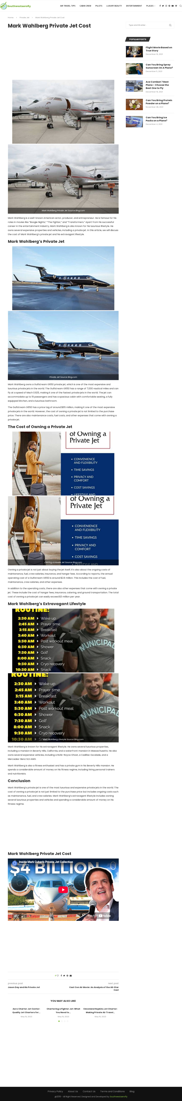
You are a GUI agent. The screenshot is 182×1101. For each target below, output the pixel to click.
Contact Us (89, 1091)
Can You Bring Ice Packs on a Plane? (156, 119)
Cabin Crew (85, 5)
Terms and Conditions (112, 1091)
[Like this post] (58, 975)
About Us (73, 1091)
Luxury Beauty (114, 5)
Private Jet (24, 17)
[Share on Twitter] (64, 975)
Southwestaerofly (118, 1096)
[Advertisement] (63, 53)
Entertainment (134, 5)
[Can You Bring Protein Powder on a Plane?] (134, 104)
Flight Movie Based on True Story (159, 49)
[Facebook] (160, 5)
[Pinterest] (169, 5)
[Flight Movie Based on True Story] (134, 51)
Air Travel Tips (67, 5)
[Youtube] (173, 5)
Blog (132, 1091)
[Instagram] (166, 5)
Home (11, 17)
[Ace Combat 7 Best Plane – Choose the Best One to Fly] (134, 86)
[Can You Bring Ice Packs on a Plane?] (134, 121)
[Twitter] (163, 5)
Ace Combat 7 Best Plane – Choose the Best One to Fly (157, 85)
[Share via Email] (71, 975)
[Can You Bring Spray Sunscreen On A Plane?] (134, 69)
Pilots (98, 5)
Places (149, 5)
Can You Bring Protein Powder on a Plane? (159, 102)
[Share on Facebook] (61, 975)
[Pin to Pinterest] (67, 975)
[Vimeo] (176, 5)
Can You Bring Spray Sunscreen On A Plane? (159, 66)
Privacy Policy (55, 1091)
